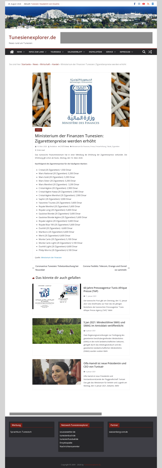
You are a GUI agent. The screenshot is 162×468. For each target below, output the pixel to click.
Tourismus (56, 52)
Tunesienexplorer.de (32, 37)
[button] (23, 52)
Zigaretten (115, 146)
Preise (92, 146)
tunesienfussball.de (69, 439)
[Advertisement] (106, 38)
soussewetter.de (67, 431)
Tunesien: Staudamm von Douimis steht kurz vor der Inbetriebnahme (45, 5)
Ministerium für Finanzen (81, 146)
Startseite (26, 64)
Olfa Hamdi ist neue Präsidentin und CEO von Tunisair (105, 365)
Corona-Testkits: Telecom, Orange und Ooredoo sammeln (105, 268)
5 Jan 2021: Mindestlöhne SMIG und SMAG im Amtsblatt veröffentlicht (104, 324)
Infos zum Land (36, 52)
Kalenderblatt (75, 52)
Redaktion (53, 146)
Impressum (125, 52)
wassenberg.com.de (118, 431)
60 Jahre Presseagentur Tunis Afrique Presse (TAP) (105, 289)
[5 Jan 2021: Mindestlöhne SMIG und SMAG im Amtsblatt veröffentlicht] (56, 320)
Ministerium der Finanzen (51, 257)
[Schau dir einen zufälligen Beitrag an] (150, 52)
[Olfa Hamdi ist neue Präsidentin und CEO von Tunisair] (56, 361)
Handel (55, 64)
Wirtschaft (45, 64)
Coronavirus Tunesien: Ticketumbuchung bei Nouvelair (56, 268)
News (19, 52)
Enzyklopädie (95, 52)
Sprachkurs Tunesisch (21, 431)
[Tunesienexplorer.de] (12, 52)
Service (109, 52)
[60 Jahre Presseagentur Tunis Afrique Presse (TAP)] (56, 285)
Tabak (109, 146)
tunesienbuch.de (67, 435)
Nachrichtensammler (70, 446)
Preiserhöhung (101, 146)
